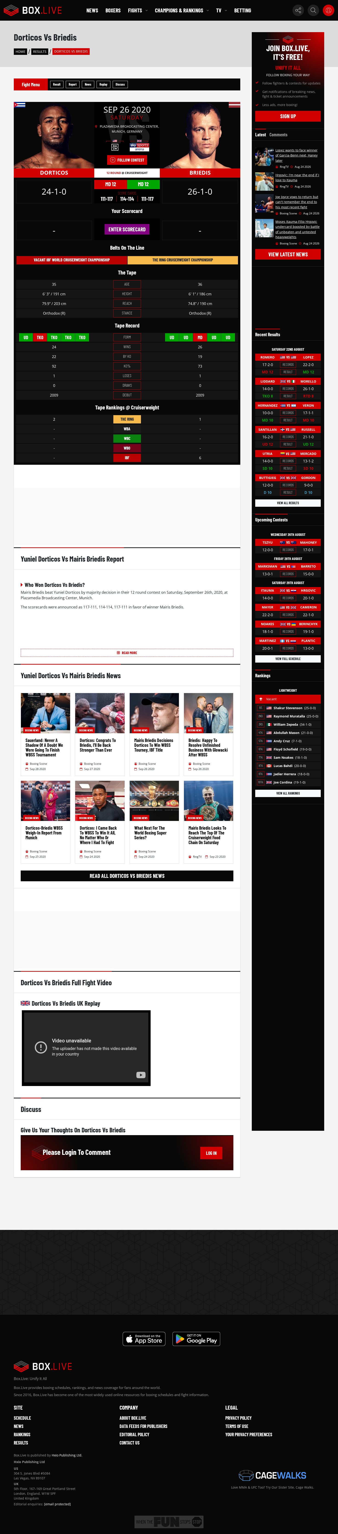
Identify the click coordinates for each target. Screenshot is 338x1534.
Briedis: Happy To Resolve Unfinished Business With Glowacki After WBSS (208, 747)
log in (211, 1153)
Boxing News (32, 730)
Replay (103, 84)
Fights (135, 10)
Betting (242, 10)
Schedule (22, 1418)
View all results (288, 503)
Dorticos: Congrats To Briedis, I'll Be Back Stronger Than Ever (98, 745)
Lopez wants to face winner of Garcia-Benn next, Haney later (296, 155)
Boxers (113, 10)
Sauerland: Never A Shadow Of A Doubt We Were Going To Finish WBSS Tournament (44, 747)
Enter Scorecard (127, 229)
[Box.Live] (33, 10)
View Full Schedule (288, 659)
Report (73, 84)
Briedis (200, 172)
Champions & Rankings (179, 10)
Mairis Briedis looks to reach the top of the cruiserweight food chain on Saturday (207, 835)
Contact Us (130, 1442)
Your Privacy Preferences (248, 1434)
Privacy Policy (238, 1418)
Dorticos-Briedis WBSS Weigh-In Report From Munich (44, 832)
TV (218, 10)
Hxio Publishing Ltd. (67, 1455)
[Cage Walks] (272, 1475)
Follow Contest (130, 159)
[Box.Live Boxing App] (144, 1339)
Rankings (22, 1434)
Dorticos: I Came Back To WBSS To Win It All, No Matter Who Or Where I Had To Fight (98, 835)
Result (56, 84)
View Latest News (288, 254)
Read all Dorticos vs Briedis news (127, 875)
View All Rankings (288, 793)
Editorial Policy (134, 1434)
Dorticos (54, 172)
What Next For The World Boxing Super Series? (150, 832)
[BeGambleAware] (169, 1522)
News (92, 10)
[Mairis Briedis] (200, 134)
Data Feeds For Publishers (143, 1426)
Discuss (120, 84)
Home (20, 51)
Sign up (288, 116)
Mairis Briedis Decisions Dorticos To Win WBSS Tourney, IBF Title (153, 745)
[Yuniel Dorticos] (54, 134)
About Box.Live (133, 1418)
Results (39, 51)
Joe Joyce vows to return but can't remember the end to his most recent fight (296, 202)
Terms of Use (236, 1426)
